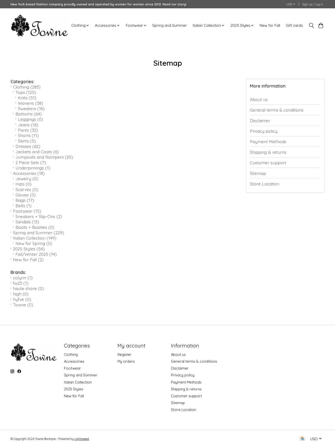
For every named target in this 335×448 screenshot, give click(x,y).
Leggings (30, 119)
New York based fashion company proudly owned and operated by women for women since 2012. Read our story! (98, 4)
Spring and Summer (169, 25)
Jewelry (26, 178)
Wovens (30, 103)
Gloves (25, 194)
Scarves (26, 189)
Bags (24, 200)
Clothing (26, 87)
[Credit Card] (302, 438)
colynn (23, 277)
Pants (28, 130)
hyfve (22, 299)
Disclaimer (260, 120)
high (20, 293)
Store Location (264, 183)
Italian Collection (34, 238)
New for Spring (33, 243)
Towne (23, 304)
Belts (23, 205)
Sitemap (258, 173)
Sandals (27, 221)
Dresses (27, 146)
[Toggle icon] (311, 25)
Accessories (29, 173)
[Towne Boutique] (40, 25)
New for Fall (270, 25)
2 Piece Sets (30, 162)
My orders (126, 361)
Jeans (28, 124)
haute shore (28, 288)
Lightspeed (82, 439)
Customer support (268, 162)
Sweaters (31, 108)
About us (259, 99)
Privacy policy (263, 131)
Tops (25, 92)
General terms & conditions (276, 110)
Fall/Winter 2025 (36, 254)
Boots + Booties (34, 227)
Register (124, 354)
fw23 (20, 283)
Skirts (27, 140)
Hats (23, 184)
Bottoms (28, 113)
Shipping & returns (268, 152)
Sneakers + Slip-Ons (38, 216)
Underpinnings (32, 167)
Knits (27, 97)
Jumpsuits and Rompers (44, 157)
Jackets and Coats (37, 151)
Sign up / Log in (312, 4)
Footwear (27, 211)
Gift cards (294, 25)
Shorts (28, 135)
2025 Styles (29, 248)
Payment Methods (268, 141)
